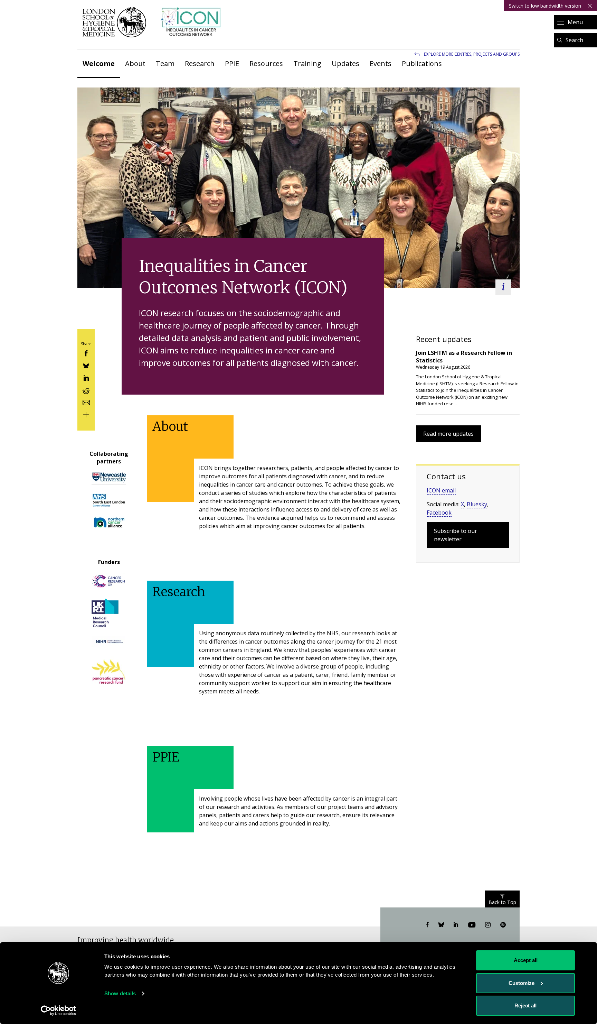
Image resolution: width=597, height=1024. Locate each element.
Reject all (525, 1005)
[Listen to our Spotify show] (503, 925)
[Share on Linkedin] (86, 377)
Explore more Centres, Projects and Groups (472, 54)
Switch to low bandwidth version (545, 5)
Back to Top (502, 902)
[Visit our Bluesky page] (441, 925)
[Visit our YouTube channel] (471, 925)
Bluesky (477, 504)
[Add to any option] (86, 414)
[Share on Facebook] (86, 353)
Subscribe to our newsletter (455, 535)
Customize (521, 983)
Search (574, 40)
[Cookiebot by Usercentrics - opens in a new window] (58, 1010)
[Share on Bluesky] (86, 365)
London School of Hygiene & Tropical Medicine (116, 22)
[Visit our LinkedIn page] (456, 925)
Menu (575, 22)
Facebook (439, 512)
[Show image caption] (503, 287)
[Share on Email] (86, 402)
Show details (120, 993)
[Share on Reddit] (86, 390)
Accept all (526, 960)
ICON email (441, 490)
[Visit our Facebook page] (427, 925)
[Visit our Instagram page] (488, 925)
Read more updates (448, 433)
